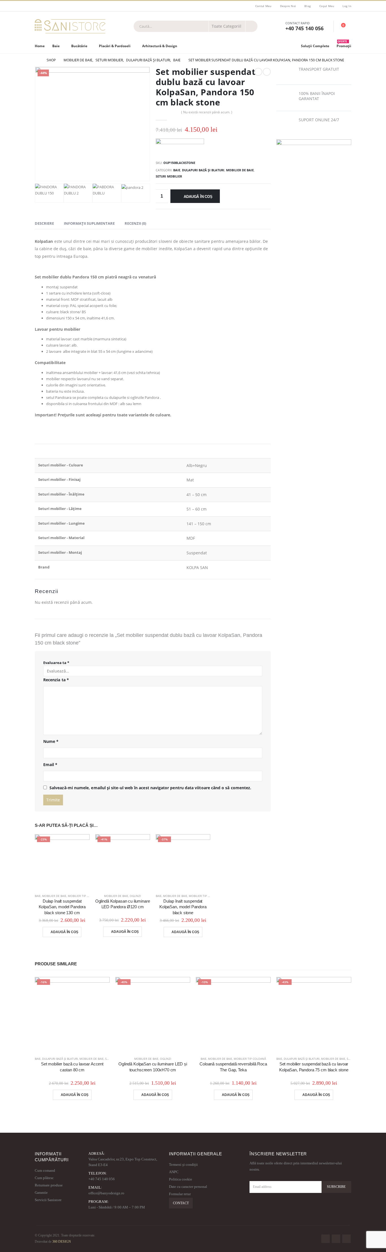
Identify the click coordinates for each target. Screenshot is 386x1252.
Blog (307, 6)
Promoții (344, 44)
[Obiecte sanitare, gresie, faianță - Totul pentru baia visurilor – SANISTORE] (70, 26)
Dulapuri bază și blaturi (203, 170)
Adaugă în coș (198, 196)
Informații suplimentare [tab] (89, 223)
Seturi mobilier (169, 176)
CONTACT (181, 1203)
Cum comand (45, 1170)
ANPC (174, 1172)
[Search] (251, 26)
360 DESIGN (61, 1242)
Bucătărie (79, 46)
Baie (56, 46)
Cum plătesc (44, 1178)
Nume (50, 741)
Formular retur (180, 1194)
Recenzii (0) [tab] (135, 223)
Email (50, 764)
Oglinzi (135, 896)
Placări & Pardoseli (115, 46)
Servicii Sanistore (48, 1200)
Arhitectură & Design (159, 46)
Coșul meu (326, 6)
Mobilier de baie (240, 170)
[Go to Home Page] (37, 60)
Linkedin (346, 1238)
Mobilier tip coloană (84, 896)
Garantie (41, 1192)
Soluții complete (315, 46)
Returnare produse (49, 1185)
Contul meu (263, 6)
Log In (346, 6)
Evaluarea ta (56, 662)
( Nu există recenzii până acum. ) (206, 112)
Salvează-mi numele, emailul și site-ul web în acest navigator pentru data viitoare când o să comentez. (150, 787)
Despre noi (288, 6)
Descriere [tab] (44, 223)
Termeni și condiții (183, 1164)
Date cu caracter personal (188, 1186)
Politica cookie (180, 1179)
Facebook (325, 1238)
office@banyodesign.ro (106, 1193)
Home (40, 46)
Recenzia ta (56, 679)
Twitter (336, 1238)
